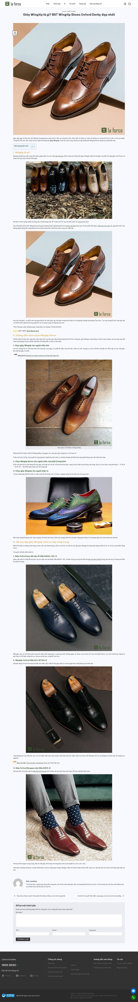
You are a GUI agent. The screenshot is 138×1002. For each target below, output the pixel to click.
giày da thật (71, 226)
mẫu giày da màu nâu (40, 771)
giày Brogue (59, 156)
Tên (17, 930)
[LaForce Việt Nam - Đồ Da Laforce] (13, 4)
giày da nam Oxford (94, 559)
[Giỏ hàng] (125, 3)
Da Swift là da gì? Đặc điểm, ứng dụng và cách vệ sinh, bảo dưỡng (100, 896)
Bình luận (19, 912)
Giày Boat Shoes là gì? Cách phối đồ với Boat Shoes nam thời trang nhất (40, 896)
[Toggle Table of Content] (31, 146)
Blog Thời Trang (69, 11)
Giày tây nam (17, 138)
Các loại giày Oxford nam (35, 763)
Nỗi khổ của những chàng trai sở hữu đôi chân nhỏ (42, 355)
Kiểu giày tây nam (104, 226)
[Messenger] (133, 990)
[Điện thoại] (133, 997)
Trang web (92, 930)
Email (54, 930)
